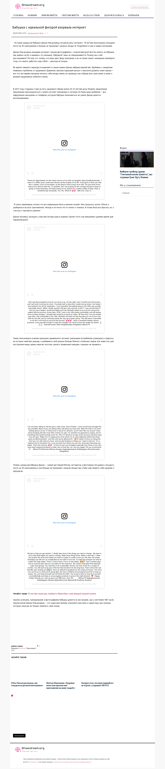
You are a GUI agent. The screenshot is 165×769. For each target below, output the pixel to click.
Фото (42, 33)
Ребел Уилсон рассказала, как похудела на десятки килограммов (27, 684)
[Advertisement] (64, 627)
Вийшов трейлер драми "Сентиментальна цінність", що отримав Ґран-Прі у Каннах (136, 174)
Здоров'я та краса (114, 15)
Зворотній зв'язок (60, 762)
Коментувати (19, 736)
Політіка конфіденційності (82, 762)
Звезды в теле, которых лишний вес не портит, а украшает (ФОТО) (97, 684)
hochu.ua (22, 648)
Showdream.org (34, 762)
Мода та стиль (91, 15)
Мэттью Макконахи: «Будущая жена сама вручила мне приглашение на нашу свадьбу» (60, 686)
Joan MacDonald (52, 195)
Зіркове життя (49, 15)
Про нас (69, 762)
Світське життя (70, 15)
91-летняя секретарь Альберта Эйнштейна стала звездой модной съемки (62, 593)
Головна (18, 15)
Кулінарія (133, 15)
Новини (32, 15)
